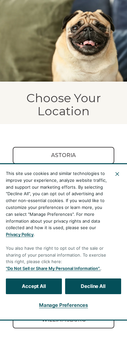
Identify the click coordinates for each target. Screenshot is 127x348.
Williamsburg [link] (64, 320)
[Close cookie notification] (117, 174)
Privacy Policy (20, 234)
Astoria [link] (63, 155)
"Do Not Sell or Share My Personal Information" (52, 268)
